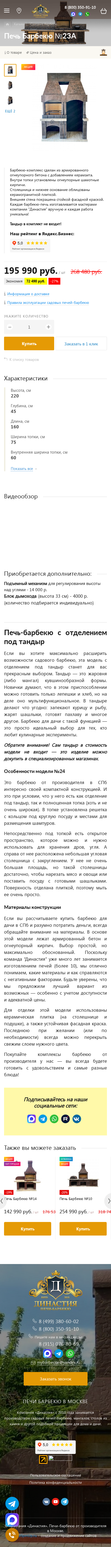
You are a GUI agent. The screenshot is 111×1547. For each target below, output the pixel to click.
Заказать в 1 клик (81, 343)
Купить (29, 343)
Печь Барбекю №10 (76, 1198)
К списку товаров (24, 359)
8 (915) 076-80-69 (59, 1343)
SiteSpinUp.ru (26, 1535)
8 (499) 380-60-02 (59, 1321)
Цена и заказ (40, 52)
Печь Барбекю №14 (20, 1198)
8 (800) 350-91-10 (80, 7)
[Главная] (7, 24)
